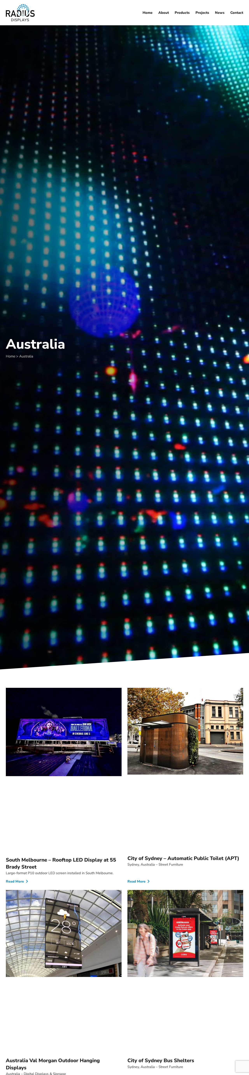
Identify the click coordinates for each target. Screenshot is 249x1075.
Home (148, 12)
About (163, 12)
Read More (15, 881)
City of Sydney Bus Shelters (160, 1060)
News (219, 12)
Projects (202, 12)
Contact (236, 12)
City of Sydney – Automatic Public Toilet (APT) (183, 858)
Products (182, 12)
